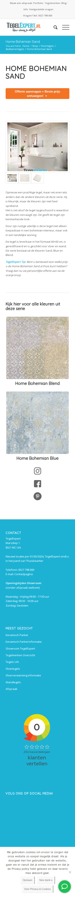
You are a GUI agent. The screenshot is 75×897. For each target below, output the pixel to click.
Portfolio (38, 3)
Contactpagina (23, 574)
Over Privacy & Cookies (37, 889)
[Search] (53, 27)
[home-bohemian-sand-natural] (24, 178)
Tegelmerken (52, 3)
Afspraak (11, 689)
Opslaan (27, 880)
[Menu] (63, 27)
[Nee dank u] (70, 872)
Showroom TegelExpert (20, 648)
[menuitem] (21, 3)
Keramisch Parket (17, 635)
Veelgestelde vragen (41, 9)
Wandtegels (13, 682)
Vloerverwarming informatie (23, 675)
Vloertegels (13, 669)
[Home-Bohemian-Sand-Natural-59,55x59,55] (37, 178)
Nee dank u (45, 880)
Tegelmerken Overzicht (20, 655)
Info (26, 9)
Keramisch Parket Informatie (24, 642)
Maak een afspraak (21, 3)
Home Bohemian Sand (23, 42)
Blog (64, 3)
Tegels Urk (12, 662)
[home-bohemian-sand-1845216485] (37, 147)
